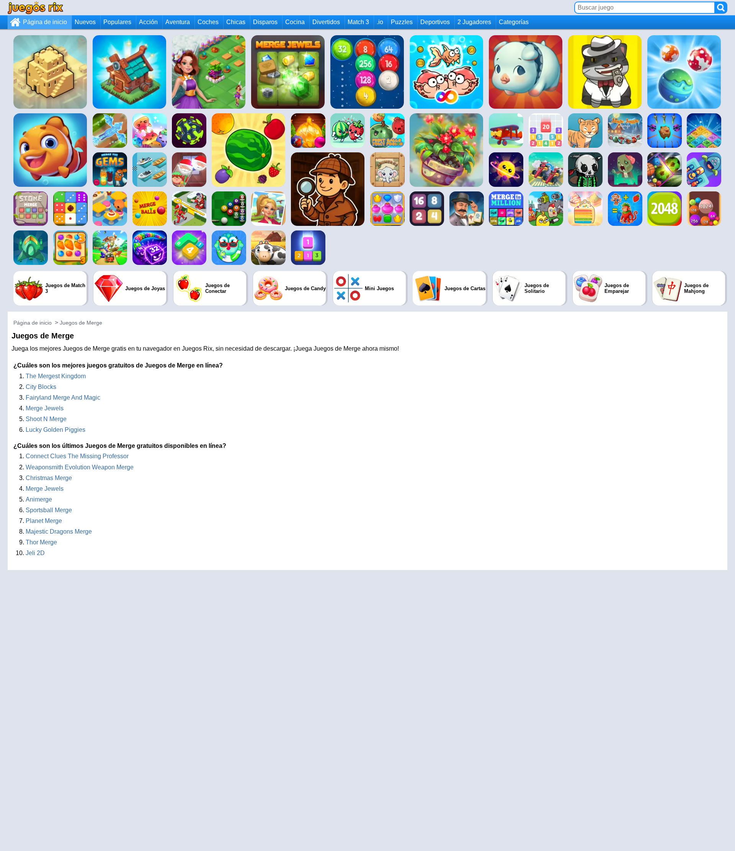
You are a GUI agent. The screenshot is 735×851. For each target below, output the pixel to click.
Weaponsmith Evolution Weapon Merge (80, 467)
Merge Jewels (45, 408)
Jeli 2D (35, 553)
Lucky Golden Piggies (55, 429)
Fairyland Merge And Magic (63, 397)
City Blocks (41, 387)
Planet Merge (44, 521)
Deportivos (435, 22)
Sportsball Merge (49, 510)
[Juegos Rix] (35, 7)
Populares (117, 22)
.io (380, 22)
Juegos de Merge (81, 323)
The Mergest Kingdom (56, 376)
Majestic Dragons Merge (59, 531)
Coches (208, 22)
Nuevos (85, 22)
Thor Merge (41, 542)
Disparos (265, 22)
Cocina (295, 22)
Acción (148, 22)
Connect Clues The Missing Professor (77, 456)
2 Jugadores (474, 22)
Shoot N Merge (46, 419)
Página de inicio (45, 22)
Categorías (514, 22)
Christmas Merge (49, 478)
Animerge (39, 499)
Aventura (177, 22)
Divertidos (326, 22)
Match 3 (358, 22)
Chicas (235, 22)
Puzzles (402, 22)
